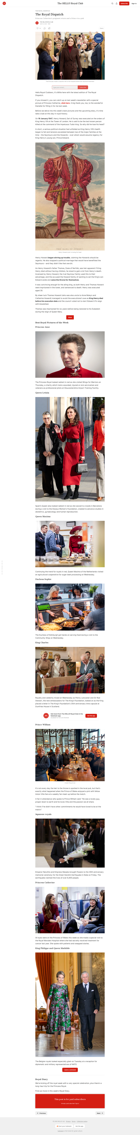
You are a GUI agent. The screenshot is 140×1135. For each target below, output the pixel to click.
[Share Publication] (116, 3)
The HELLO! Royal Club (46, 22)
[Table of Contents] (2, 567)
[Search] (112, 3)
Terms (74, 1121)
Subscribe (124, 3)
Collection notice (82, 1121)
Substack (60, 1131)
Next (98, 1113)
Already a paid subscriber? (70, 1103)
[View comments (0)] (45, 28)
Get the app (91, 716)
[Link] (32, 322)
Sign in (134, 3)
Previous (43, 1113)
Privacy (68, 1121)
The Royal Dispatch (42, 11)
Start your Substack (65, 1126)
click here (65, 103)
